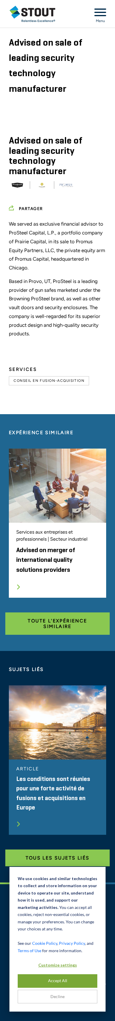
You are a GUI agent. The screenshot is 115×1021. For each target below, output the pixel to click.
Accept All (57, 980)
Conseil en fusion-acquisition (49, 381)
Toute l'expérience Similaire (57, 623)
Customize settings (57, 964)
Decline (57, 996)
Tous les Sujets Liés (58, 858)
